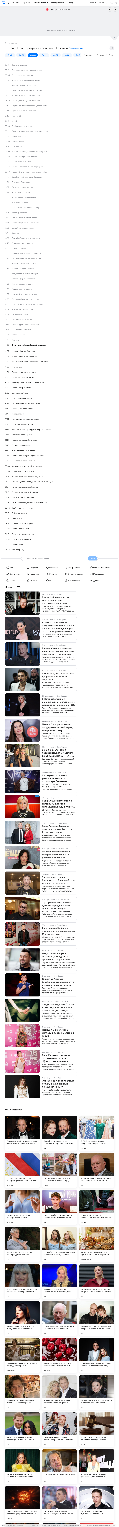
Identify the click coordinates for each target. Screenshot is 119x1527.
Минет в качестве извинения (24, 197)
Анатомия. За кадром (21, 182)
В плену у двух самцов (21, 445)
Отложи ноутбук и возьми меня (25, 157)
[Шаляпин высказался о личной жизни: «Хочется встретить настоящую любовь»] (22, 1392)
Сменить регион (76, 48)
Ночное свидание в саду (22, 398)
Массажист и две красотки (23, 269)
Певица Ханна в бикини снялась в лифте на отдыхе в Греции (58, 1033)
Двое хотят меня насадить (23, 534)
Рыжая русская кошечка (21, 162)
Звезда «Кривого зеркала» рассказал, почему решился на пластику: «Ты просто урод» (58, 651)
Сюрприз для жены (20, 314)
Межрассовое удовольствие (24, 85)
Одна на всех (17, 518)
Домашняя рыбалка (20, 393)
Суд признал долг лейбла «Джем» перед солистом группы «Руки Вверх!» (56, 905)
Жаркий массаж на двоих (22, 284)
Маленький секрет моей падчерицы (27, 466)
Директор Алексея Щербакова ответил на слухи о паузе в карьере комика (58, 982)
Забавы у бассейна (20, 213)
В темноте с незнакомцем (22, 243)
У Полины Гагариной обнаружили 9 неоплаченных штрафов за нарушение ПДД (58, 702)
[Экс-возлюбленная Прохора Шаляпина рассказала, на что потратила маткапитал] (22, 1466)
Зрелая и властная (19, 65)
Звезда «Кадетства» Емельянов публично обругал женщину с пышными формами (58, 880)
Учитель (15, 116)
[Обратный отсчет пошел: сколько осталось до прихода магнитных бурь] (22, 1503)
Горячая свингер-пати (21, 529)
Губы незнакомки (19, 248)
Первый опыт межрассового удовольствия (29, 106)
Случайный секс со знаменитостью (26, 258)
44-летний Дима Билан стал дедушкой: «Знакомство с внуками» (58, 676)
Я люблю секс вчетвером (22, 524)
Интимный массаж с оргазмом (24, 294)
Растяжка (16, 340)
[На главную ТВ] (7, 3)
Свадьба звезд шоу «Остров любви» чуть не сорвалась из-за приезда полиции (58, 1007)
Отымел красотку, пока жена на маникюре (29, 503)
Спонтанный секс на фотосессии (25, 299)
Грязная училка (18, 141)
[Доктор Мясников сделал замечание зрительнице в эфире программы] (59, 1503)
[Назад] (110, 9)
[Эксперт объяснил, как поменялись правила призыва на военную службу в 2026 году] (96, 1207)
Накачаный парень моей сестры (25, 487)
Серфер (15, 233)
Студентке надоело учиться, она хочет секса (30, 131)
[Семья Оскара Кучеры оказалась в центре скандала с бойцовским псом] (22, 1133)
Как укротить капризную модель (25, 274)
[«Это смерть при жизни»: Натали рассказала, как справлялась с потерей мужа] (22, 1281)
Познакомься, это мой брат (23, 471)
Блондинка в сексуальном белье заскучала (29, 152)
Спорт (111, 55)
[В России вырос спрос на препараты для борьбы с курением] (22, 1207)
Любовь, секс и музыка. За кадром (26, 101)
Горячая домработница (21, 388)
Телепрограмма (11, 43)
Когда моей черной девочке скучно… (27, 80)
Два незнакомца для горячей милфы (27, 70)
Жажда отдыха (18, 414)
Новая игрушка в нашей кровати (25, 325)
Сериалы (100, 55)
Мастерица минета (20, 202)
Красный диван (18, 146)
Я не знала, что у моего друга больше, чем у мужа (32, 482)
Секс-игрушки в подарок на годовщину (28, 304)
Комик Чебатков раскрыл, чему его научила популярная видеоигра (56, 600)
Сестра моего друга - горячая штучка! (28, 456)
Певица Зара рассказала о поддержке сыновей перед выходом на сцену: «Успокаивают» (57, 727)
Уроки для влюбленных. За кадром (26, 96)
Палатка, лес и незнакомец (23, 409)
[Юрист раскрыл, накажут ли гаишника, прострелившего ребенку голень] (96, 1429)
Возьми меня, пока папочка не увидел (27, 477)
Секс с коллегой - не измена (23, 497)
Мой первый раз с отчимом (23, 461)
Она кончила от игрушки (22, 320)
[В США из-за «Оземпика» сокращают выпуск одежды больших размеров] (96, 1133)
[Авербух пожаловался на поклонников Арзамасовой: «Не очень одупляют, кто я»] (59, 1133)
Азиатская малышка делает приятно (27, 90)
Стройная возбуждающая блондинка (27, 177)
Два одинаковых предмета (23, 377)
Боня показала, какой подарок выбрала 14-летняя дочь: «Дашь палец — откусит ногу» (58, 753)
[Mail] (3, 3)
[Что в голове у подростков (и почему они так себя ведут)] (59, 1170)
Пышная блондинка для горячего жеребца (29, 172)
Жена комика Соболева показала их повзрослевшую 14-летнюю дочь (58, 931)
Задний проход (18, 550)
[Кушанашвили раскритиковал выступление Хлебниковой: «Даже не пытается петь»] (22, 1318)
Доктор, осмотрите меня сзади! (25, 372)
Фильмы (88, 55)
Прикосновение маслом (22, 289)
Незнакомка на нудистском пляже (25, 419)
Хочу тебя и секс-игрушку (22, 309)
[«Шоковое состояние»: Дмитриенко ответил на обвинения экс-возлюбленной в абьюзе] (96, 1503)
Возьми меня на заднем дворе (24, 218)
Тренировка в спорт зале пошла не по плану (30, 362)
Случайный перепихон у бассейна (26, 403)
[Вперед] (115, 9)
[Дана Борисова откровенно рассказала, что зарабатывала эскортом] (96, 1466)
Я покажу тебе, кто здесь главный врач (28, 382)
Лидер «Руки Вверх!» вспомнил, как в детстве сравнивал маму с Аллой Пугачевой (56, 956)
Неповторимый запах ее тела (24, 264)
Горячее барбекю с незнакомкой (25, 223)
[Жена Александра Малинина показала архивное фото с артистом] (59, 1392)
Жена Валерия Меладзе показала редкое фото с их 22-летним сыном (57, 829)
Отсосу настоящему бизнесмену (25, 208)
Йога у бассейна (18, 335)
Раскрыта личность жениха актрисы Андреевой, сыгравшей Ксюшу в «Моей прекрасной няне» (57, 804)
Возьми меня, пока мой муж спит (25, 492)
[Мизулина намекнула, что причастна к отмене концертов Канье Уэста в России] (59, 1281)
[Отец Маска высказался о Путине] (59, 1466)
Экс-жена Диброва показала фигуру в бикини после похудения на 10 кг (58, 1084)
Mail (3, 1525)
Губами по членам (19, 513)
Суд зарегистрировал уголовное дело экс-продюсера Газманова (54, 778)
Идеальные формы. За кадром (24, 440)
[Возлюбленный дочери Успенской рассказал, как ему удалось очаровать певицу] (59, 1244)
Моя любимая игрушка (21, 330)
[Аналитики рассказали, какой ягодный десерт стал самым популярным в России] (59, 1355)
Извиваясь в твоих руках (22, 435)
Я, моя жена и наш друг (21, 539)
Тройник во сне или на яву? (23, 508)
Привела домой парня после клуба (26, 253)
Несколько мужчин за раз (22, 424)
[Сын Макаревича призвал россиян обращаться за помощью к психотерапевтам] (59, 1429)
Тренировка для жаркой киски (24, 356)
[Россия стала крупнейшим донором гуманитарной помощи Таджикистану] (22, 1170)
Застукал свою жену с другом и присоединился (31, 430)
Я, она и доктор (18, 367)
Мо (13, 121)
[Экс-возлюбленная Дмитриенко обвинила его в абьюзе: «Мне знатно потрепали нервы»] (59, 1207)
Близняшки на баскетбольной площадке (29, 345)
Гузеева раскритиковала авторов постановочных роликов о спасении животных (56, 854)
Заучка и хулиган (18, 136)
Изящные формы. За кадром (24, 279)
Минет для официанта (21, 192)
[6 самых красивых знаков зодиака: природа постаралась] (22, 1355)
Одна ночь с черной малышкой (24, 111)
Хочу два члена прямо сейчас (24, 450)
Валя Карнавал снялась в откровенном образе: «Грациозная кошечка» (56, 1058)
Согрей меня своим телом (23, 228)
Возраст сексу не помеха (22, 75)
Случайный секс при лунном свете (26, 238)
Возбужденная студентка (22, 126)
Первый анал (17, 544)
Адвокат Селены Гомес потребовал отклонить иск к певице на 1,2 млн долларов (58, 625)
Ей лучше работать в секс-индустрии (27, 167)
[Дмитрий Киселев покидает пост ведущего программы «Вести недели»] (96, 1170)
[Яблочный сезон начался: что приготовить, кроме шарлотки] (96, 1244)
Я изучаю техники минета (22, 187)
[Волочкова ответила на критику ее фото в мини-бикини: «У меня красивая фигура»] (96, 1281)
